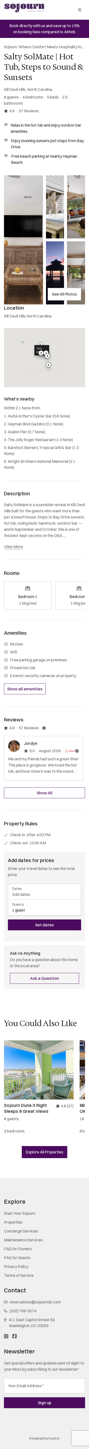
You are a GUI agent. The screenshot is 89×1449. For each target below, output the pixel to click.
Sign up (44, 1402)
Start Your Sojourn (19, 1213)
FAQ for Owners (18, 1248)
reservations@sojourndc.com (35, 1301)
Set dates (44, 924)
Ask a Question (44, 978)
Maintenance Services (23, 1239)
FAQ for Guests (17, 1257)
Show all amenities (25, 688)
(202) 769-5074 (22, 1310)
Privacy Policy (16, 1266)
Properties (13, 1222)
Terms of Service (19, 1275)
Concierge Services (21, 1231)
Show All (44, 792)
